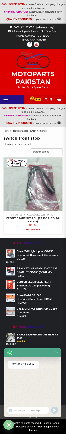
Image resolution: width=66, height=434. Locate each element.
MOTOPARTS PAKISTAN (33, 78)
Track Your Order (33, 39)
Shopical (48, 426)
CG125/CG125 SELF (36, 215)
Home (20, 35)
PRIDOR (51, 215)
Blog (45, 35)
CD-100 (14, 215)
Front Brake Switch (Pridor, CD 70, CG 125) (33, 220)
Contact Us (33, 35)
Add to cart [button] (33, 229)
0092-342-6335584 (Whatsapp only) (34, 27)
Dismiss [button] (59, 19)
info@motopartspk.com (25, 31)
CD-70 (22, 215)
